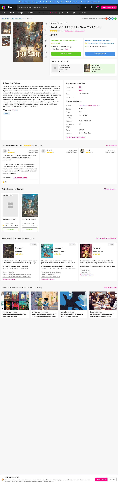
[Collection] (85, 7)
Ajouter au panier (66, 53)
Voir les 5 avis (69, 31)
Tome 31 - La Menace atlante (50, 277)
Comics (11, 13)
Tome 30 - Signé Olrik (48, 274)
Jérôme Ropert (93, 105)
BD (4, 13)
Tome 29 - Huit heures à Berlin (51, 272)
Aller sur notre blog (110, 287)
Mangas (21, 13)
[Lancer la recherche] (77, 7)
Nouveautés (65, 13)
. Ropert (11, 223)
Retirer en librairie (100, 53)
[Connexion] (91, 7)
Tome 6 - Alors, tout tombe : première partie (17, 274)
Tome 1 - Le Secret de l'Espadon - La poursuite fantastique (59, 268)
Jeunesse (31, 13)
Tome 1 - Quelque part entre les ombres (15, 268)
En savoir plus (96, 2)
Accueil (3, 18)
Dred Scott (18, 18)
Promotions (42, 13)
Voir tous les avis (111, 145)
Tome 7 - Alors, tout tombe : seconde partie (17, 277)
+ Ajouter (15, 110)
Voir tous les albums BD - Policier (106, 238)
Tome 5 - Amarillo (8, 272)
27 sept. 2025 (33, 150)
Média (84, 13)
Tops (73, 13)
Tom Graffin (83, 105)
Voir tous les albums (110, 189)
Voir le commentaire (20, 177)
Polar (12, 18)
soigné (66, 49)
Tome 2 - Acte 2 (85, 272)
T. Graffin (5, 223)
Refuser (112, 479)
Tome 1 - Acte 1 (85, 270)
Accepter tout (101, 479)
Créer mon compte (109, 7)
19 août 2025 (111, 150)
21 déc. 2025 (73, 150)
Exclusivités (53, 13)
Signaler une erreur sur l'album (75, 137)
